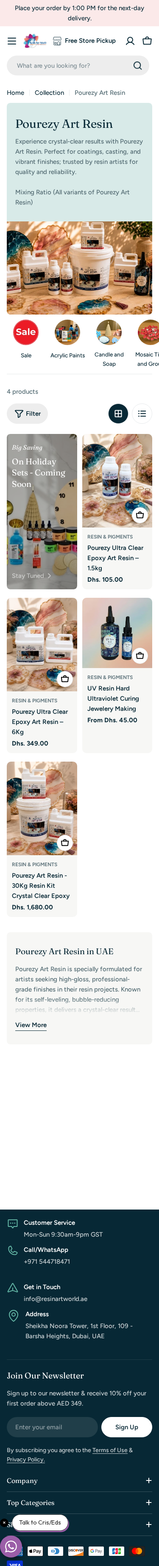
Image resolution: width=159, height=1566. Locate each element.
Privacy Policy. (26, 1459)
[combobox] (78, 65)
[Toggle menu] (12, 41)
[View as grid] (118, 413)
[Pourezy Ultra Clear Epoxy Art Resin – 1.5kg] (117, 481)
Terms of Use (110, 1450)
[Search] (138, 66)
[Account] (130, 41)
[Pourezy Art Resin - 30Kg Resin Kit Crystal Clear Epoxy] (42, 808)
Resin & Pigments (110, 537)
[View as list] (142, 413)
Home (15, 93)
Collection (49, 93)
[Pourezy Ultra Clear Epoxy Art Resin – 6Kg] (42, 644)
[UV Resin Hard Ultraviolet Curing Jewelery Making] (117, 633)
